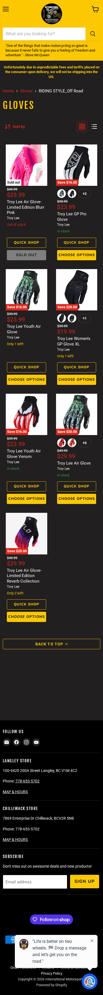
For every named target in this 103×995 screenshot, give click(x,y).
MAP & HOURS (15, 792)
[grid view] (82, 126)
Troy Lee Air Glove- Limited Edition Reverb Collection (24, 576)
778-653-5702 (27, 781)
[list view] (94, 126)
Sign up (84, 881)
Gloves (26, 91)
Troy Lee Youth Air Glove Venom (24, 454)
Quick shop (27, 242)
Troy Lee (13, 218)
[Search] (92, 34)
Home (8, 91)
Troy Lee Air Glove (74, 463)
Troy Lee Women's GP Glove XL (73, 341)
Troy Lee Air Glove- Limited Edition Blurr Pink (25, 207)
